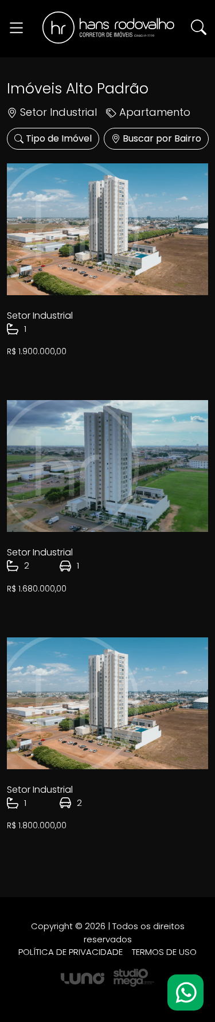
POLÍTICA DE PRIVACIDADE (70, 952)
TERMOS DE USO (164, 952)
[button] (198, 27)
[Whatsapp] (185, 992)
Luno (82, 979)
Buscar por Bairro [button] (160, 138)
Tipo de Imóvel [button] (58, 138)
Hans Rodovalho (108, 27)
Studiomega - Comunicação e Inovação (134, 978)
